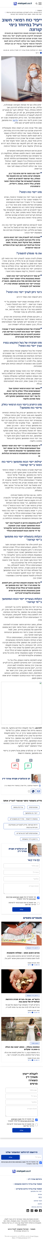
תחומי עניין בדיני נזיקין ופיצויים (29, 1189)
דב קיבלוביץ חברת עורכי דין (28, 50)
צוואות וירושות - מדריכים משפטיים (24, 819)
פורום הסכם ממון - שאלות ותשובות (23, 953)
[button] (28, 766)
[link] (21, 780)
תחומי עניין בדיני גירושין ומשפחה (28, 1184)
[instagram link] (31, 1210)
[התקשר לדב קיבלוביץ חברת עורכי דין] (33, 791)
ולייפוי (15, 120)
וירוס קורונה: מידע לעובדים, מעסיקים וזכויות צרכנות (24, 12)
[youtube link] (36, 1210)
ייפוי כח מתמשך (31, 813)
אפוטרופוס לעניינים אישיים (27, 833)
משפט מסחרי (35, 1043)
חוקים (40, 1204)
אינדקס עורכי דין (35, 1179)
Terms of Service (22, 1237)
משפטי (39, 10)
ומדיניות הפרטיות (27, 1121)
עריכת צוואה (18, 807)
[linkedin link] (27, 1210)
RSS (40, 1197)
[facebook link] (40, 1210)
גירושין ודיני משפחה (30, 839)
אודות (40, 1194)
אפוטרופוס (33, 807)
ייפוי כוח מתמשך (36, 1191)
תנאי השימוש (18, 897)
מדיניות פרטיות (37, 1207)
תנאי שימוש (38, 1201)
